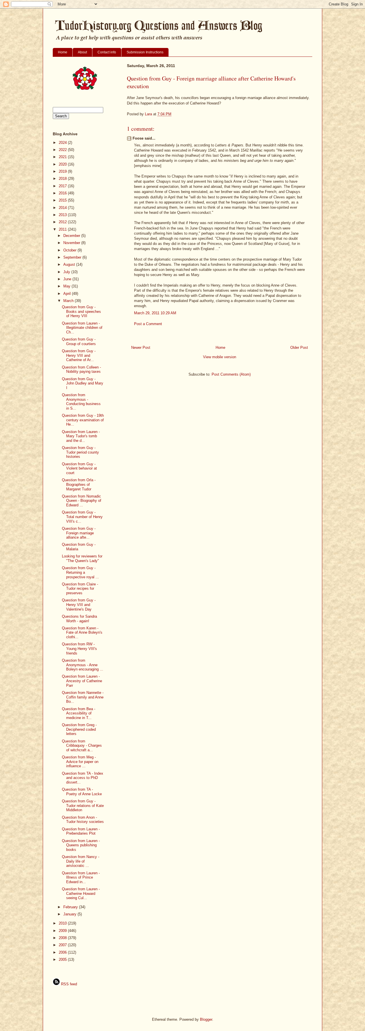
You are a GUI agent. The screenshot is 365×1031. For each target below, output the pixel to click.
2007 (63, 945)
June (67, 279)
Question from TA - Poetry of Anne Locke (82, 791)
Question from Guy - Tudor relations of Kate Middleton (83, 805)
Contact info (107, 52)
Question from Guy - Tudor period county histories (80, 452)
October (70, 250)
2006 (63, 952)
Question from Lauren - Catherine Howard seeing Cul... (81, 893)
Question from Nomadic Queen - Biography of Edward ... (81, 500)
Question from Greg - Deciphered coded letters (79, 729)
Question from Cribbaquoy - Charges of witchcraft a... (82, 745)
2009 (63, 931)
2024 (63, 142)
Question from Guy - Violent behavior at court (79, 468)
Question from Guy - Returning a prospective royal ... (80, 572)
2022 (63, 150)
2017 (63, 186)
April (67, 293)
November (72, 243)
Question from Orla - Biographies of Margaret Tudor (79, 484)
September (72, 257)
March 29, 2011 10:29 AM (155, 313)
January (70, 914)
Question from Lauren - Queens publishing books (81, 845)
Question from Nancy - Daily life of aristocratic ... (80, 861)
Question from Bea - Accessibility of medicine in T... (78, 713)
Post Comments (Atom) (231, 374)
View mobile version (219, 357)
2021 (63, 157)
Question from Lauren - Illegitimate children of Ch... (82, 327)
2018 (63, 178)
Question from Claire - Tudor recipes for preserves (80, 588)
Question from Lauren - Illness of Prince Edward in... (81, 877)
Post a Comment (148, 324)
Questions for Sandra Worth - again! (79, 618)
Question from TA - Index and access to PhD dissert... (82, 777)
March (69, 301)
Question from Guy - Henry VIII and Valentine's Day (79, 604)
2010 (63, 923)
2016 (63, 193)
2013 (63, 215)
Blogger (206, 1019)
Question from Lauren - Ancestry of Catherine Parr (82, 680)
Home (62, 52)
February (71, 907)
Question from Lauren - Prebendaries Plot (81, 831)
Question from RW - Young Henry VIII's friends (79, 648)
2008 (63, 938)
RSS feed (68, 984)
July (67, 272)
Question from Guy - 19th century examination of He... (83, 419)
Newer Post (140, 347)
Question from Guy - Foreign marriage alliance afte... (79, 532)
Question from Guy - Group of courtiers (79, 341)
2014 (63, 208)
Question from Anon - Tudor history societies (83, 819)
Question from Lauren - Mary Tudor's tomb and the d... (81, 436)
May (67, 286)
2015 (63, 200)
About (82, 52)
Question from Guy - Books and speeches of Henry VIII (81, 311)
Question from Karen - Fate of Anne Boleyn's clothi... (82, 632)
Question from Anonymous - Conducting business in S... (81, 401)
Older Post (299, 347)
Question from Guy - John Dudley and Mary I (82, 383)
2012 (63, 222)
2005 (63, 959)
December (72, 235)
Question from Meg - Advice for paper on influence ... (80, 761)
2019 (63, 171)
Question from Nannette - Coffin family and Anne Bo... (83, 697)
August (69, 264)
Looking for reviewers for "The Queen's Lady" (82, 558)
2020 (63, 164)
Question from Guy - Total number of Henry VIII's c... (82, 516)
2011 (63, 229)
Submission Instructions (145, 52)
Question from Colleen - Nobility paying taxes (81, 369)
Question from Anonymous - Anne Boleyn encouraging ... (82, 664)
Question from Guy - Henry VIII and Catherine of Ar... (79, 355)
